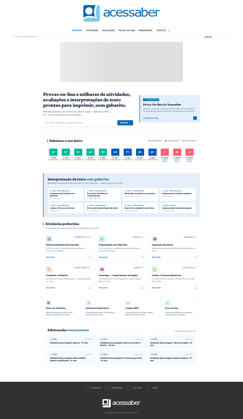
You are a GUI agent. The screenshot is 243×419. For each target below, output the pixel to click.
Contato (161, 30)
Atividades (92, 30)
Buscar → (125, 123)
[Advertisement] (221, 394)
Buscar (208, 37)
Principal (77, 30)
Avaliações (108, 30)
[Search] (169, 30)
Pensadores (145, 30)
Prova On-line (127, 30)
